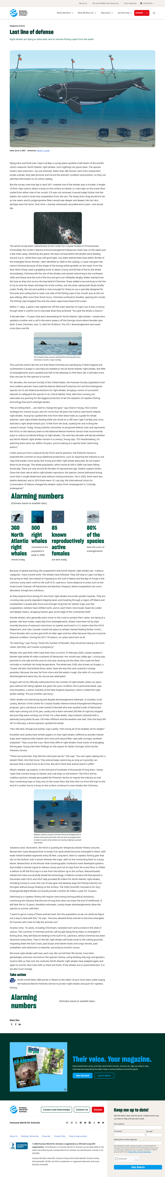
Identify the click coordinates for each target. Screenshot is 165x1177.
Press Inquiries (130, 3)
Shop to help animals (78, 1136)
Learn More (104, 1075)
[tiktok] (94, 1122)
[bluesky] (85, 1122)
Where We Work (64, 13)
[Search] (152, 13)
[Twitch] (67, 1122)
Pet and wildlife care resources (105, 3)
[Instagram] (72, 1122)
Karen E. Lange (43, 150)
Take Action (106, 13)
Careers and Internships (56, 1109)
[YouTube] (99, 1122)
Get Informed (123, 13)
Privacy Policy (59, 1136)
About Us (83, 3)
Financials (46, 1136)
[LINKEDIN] (20, 1024)
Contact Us (82, 1109)
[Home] (19, 1109)
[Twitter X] (76, 1122)
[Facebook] (81, 1122)
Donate (139, 13)
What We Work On (86, 13)
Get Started (82, 1075)
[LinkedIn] (90, 1122)
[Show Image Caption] (153, 145)
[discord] (103, 1122)
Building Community (29, 1136)
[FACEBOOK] (16, 1024)
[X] (11, 1024)
